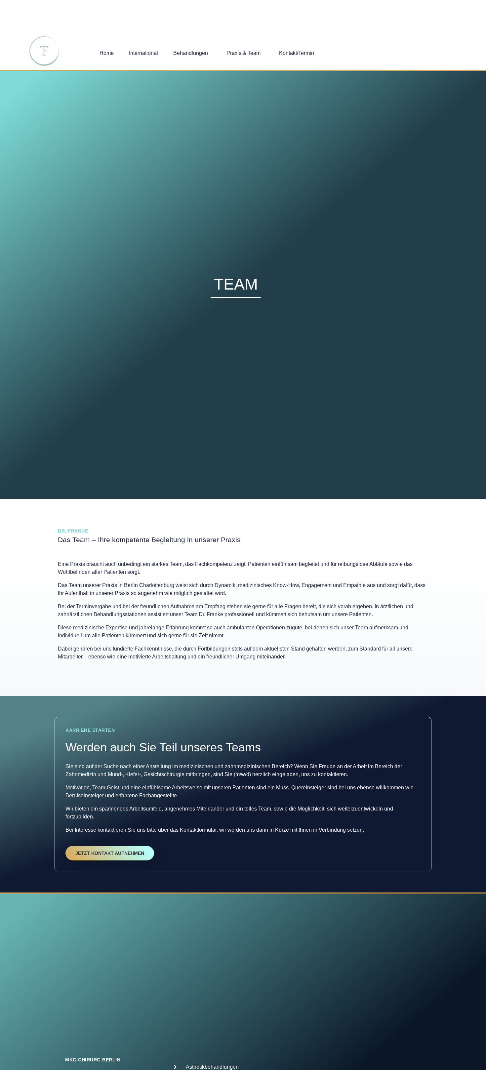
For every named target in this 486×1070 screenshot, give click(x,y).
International (143, 53)
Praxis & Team (243, 53)
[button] (192, 53)
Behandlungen (190, 53)
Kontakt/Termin (296, 53)
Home (107, 53)
